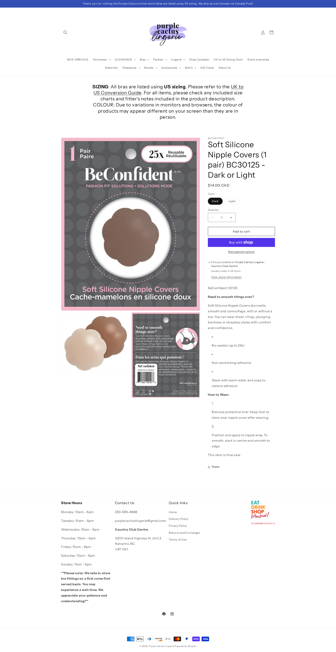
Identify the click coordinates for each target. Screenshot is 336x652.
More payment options (241, 251)
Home (173, 512)
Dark (215, 201)
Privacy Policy (178, 526)
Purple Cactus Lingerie (161, 646)
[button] (65, 32)
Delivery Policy (178, 519)
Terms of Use (178, 539)
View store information (226, 277)
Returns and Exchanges (184, 532)
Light (234, 202)
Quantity (213, 209)
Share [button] (216, 467)
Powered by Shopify (185, 646)
